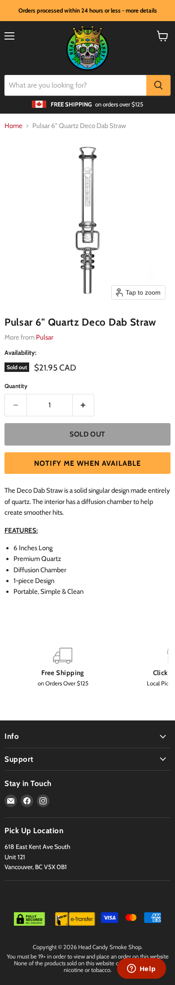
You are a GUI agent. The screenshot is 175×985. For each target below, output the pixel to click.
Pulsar (44, 337)
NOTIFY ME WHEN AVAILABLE (87, 463)
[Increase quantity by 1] (84, 405)
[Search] (158, 85)
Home (13, 126)
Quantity (15, 386)
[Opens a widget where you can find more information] (141, 969)
